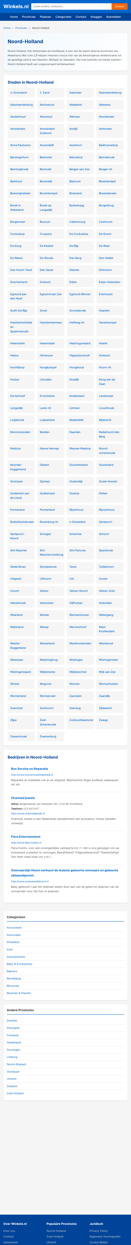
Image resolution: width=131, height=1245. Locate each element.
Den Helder (106, 258)
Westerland (47, 643)
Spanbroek (106, 550)
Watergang (106, 615)
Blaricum (75, 181)
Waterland (17, 627)
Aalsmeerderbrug (110, 92)
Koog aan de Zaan (107, 382)
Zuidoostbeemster (80, 720)
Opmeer (45, 481)
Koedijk (74, 379)
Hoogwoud (76, 367)
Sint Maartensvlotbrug (51, 552)
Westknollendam (80, 643)
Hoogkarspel (48, 367)
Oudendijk (76, 481)
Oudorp (74, 493)
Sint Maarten (18, 550)
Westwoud (106, 643)
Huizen (14, 379)
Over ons (9, 1231)
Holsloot (104, 355)
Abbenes (105, 104)
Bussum (45, 221)
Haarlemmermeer (51, 322)
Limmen (74, 408)
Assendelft (47, 145)
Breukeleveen (108, 193)
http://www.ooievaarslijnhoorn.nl (29, 881)
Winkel (14, 683)
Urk (71, 578)
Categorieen (63, 16)
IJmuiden (46, 379)
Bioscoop (13, 985)
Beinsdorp (76, 157)
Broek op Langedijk (46, 207)
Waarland (16, 615)
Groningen (13, 1049)
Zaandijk (104, 696)
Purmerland (47, 509)
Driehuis (45, 282)
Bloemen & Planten (19, 993)
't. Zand (44, 92)
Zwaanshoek (18, 736)
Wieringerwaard (20, 672)
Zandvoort (47, 708)
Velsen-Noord (78, 590)
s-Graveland (77, 522)
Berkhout (16, 181)
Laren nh (45, 408)
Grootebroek (77, 310)
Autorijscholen (16, 956)
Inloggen (96, 16)
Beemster (46, 157)
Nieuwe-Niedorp (80, 448)
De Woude (46, 258)
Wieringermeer (108, 659)
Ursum (14, 590)
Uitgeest (15, 578)
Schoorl (104, 534)
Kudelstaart (77, 396)
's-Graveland (18, 92)
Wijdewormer (78, 672)
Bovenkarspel (48, 193)
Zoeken (119, 6)
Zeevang (75, 708)
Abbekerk (75, 104)
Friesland (12, 1035)
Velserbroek (18, 603)
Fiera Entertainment (25, 836)
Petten (103, 493)
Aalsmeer (75, 92)
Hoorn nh (105, 367)
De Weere (16, 258)
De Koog (15, 245)
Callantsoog (77, 221)
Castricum (105, 221)
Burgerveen (17, 221)
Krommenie (47, 396)
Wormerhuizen (108, 683)
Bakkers (12, 971)
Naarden (75, 432)
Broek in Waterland (17, 207)
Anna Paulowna (20, 145)
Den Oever (46, 270)
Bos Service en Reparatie (29, 768)
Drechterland (18, 282)
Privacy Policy (99, 1231)
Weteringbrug (49, 659)
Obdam (44, 464)
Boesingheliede (20, 193)
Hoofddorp (17, 367)
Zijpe (13, 720)
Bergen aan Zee (79, 169)
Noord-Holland (56, 1231)
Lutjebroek (17, 420)
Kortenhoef (17, 396)
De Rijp (73, 245)
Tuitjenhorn (106, 566)
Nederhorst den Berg (109, 434)
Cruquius (46, 234)
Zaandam (75, 696)
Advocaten (14, 935)
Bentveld (45, 169)
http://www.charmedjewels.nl (28, 813)
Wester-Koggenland (18, 645)
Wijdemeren (47, 672)
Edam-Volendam (109, 282)
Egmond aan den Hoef (18, 296)
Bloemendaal (107, 181)
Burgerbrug (106, 205)
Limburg (12, 1057)
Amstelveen (106, 116)
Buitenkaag (76, 205)
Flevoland (13, 1028)
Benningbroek (19, 169)
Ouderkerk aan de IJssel (19, 495)
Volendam (105, 603)
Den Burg (75, 258)
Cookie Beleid (98, 1242)
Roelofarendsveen (21, 522)
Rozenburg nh (49, 522)
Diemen (74, 270)
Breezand (75, 193)
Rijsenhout (76, 509)
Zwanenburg (48, 736)
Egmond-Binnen (80, 294)
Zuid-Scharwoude (48, 722)
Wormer (74, 683)
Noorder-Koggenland (18, 467)
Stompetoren (48, 566)
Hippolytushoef (79, 355)
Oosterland (106, 464)
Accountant (14, 927)
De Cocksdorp (78, 234)
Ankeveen (105, 128)
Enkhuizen (106, 294)
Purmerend (17, 509)
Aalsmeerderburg (21, 104)
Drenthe (12, 1020)
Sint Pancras (77, 550)
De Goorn (105, 234)
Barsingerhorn (19, 157)
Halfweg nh (76, 322)
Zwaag (103, 720)
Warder (44, 615)
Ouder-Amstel (108, 481)
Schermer (75, 534)
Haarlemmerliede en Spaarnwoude (21, 327)
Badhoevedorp (108, 145)
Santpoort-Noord (17, 536)
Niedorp (15, 448)
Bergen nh (105, 169)
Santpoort (105, 522)
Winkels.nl (16, 6)
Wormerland (18, 696)
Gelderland (14, 1042)
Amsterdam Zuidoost (47, 131)
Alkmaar (74, 116)
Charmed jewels (23, 798)
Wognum (46, 683)
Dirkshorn (105, 270)
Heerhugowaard (79, 343)
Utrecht (12, 1078)
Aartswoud (47, 104)
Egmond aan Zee (51, 294)
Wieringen (76, 659)
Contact (81, 16)
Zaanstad (16, 708)
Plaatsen (45, 16)
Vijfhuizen (76, 603)
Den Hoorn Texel (21, 270)
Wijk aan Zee (107, 672)
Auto (10, 949)
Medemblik (76, 420)
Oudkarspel (47, 493)
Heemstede (47, 343)
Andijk (73, 128)
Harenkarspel (107, 322)
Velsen (44, 590)
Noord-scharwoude (107, 451)
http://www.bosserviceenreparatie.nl (32, 774)
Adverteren (10, 1242)
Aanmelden (113, 16)
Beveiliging (14, 978)
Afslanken (13, 942)
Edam (73, 282)
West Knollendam (106, 629)
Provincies (29, 16)
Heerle (103, 343)
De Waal (104, 245)
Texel (72, 566)
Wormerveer (48, 696)
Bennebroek (107, 157)
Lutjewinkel (47, 420)
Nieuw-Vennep (49, 448)
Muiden (44, 432)
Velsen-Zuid (107, 590)
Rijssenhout (106, 509)
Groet (43, 310)
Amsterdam (17, 128)
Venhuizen (47, 603)
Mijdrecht (105, 420)
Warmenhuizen (79, 615)
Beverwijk (46, 181)
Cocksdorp (17, 234)
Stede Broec (18, 566)
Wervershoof (77, 627)
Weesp (44, 627)
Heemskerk (17, 343)
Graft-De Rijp (18, 310)
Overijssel (13, 1071)
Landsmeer (106, 396)
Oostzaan (16, 481)
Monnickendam (20, 432)
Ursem (103, 578)
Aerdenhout (18, 116)
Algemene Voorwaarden (105, 1236)
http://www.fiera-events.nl (26, 842)
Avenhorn (75, 145)
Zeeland (12, 1086)
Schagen (45, 534)
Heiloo (14, 355)
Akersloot (46, 116)
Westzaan (16, 659)
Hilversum (46, 355)
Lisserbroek (106, 408)
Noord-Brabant (16, 1064)
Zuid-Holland (15, 1093)
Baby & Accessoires (19, 964)
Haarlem (104, 310)
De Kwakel (46, 245)
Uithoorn (45, 578)
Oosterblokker (78, 464)
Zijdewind (105, 708)
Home (14, 16)
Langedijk (16, 408)
